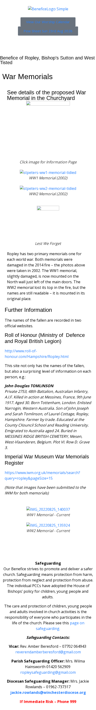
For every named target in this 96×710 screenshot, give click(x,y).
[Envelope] (46, 548)
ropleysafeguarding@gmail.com (48, 672)
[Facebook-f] (8, 548)
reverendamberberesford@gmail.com (48, 652)
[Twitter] (21, 548)
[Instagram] (33, 548)
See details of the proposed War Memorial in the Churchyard (46, 95)
